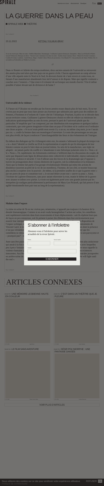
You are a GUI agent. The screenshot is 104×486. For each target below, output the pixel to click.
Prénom (29, 239)
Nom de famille (57, 239)
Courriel (29, 247)
